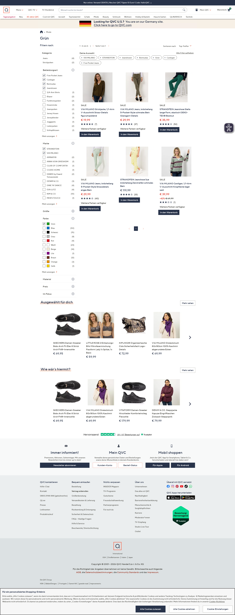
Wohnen (128, 17)
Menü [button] (18, 10)
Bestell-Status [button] (130, 465)
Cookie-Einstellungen (217, 609)
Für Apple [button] (158, 465)
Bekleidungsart (50, 70)
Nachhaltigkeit (141, 496)
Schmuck (116, 17)
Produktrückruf (46, 514)
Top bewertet (74, 17)
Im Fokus (47, 293)
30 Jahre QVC (33, 17)
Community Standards (128, 572)
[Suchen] (184, 9)
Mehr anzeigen (48, 136)
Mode (96, 17)
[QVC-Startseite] (41, 32)
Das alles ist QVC (142, 491)
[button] (200, 10)
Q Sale (87, 17)
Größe (46, 211)
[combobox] (120, 9)
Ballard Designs (51, 584)
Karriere (138, 513)
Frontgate (63, 584)
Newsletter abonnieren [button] (64, 465)
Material (47, 279)
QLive (42, 500)
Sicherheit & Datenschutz (82, 514)
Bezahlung (76, 505)
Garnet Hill (73, 584)
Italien (124, 557)
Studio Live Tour (142, 527)
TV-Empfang (140, 522)
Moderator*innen (142, 517)
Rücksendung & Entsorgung (83, 509)
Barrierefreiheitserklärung (146, 500)
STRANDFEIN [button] (108, 57)
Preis (45, 286)
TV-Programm (109, 491)
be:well (62, 17)
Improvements (95, 584)
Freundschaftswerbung (113, 500)
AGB (78, 572)
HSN (42, 584)
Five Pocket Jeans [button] (91, 63)
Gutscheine (108, 496)
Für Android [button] (183, 465)
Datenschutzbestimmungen (99, 572)
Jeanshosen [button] (126, 57)
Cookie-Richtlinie (217, 601)
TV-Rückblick (48, 10)
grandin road (83, 584)
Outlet (138, 531)
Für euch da (108, 509)
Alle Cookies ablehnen (184, 609)
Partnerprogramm (111, 505)
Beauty (106, 17)
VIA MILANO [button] (89, 57)
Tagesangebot (9, 17)
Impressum (152, 572)
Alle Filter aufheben (185, 53)
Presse (43, 505)
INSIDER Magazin (111, 486)
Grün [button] (157, 57)
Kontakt (43, 491)
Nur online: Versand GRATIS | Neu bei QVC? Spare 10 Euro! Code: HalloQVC (117, 2)
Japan (130, 557)
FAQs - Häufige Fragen (81, 519)
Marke (46, 143)
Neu (21, 17)
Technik (189, 17)
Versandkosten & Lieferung (83, 500)
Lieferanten (45, 509)
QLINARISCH (176, 17)
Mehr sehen (188, 303)
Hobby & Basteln (142, 17)
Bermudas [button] (143, 57)
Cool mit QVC (49, 17)
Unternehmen (141, 486)
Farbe (46, 218)
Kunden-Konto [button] (105, 465)
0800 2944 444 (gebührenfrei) (54, 496)
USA (104, 557)
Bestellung (76, 486)
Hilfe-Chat (44, 486)
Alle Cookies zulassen (150, 609)
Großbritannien (113, 557)
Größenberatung (79, 496)
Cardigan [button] (170, 57)
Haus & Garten (160, 17)
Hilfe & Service (78, 523)
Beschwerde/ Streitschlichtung (85, 528)
